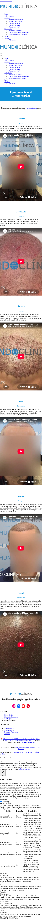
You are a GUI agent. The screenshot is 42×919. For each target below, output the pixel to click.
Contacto (7, 734)
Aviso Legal (18, 747)
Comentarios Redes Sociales (18, 34)
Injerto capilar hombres (16, 20)
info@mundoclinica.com (24, 740)
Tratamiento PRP (14, 27)
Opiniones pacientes (15, 31)
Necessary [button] (3, 799)
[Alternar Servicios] (35, 62)
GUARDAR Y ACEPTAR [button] (9, 918)
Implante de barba (14, 23)
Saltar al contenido (6, 1)
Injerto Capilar (8, 715)
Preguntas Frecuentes (11, 732)
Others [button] (2, 910)
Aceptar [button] (10, 769)
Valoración (12, 40)
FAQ (6, 36)
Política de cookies (24, 769)
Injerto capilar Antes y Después (19, 32)
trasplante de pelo (31, 108)
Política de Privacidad (29, 747)
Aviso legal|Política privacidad (23, 752)
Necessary (5, 802)
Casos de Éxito (9, 730)
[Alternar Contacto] (35, 82)
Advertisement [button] (4, 901)
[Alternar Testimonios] (35, 73)
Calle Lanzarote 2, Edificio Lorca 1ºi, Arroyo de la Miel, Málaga (21, 739)
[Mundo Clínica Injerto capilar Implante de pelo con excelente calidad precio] (19, 10)
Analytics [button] (3, 892)
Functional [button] (3, 873)
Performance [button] (4, 883)
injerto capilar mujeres (16, 21)
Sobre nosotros (9, 16)
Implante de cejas (14, 25)
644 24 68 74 (9, 740)
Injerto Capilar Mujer (11, 717)
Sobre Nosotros (9, 728)
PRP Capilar (8, 719)
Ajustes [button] (15, 769)
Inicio (6, 14)
